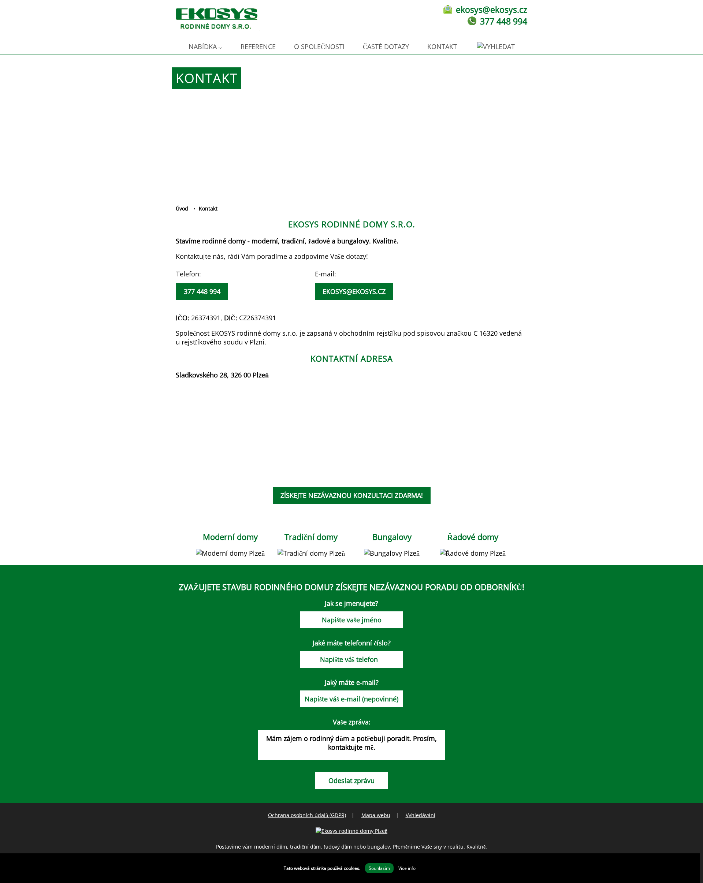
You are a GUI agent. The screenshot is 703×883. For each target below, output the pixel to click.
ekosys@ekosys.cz (491, 9)
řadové (319, 240)
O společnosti (319, 46)
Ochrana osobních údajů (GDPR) (307, 815)
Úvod (182, 208)
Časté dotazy (386, 46)
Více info (407, 868)
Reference (258, 46)
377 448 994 (503, 21)
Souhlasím (379, 868)
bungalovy (353, 240)
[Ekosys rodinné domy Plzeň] (351, 830)
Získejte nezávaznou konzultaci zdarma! (351, 495)
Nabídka (203, 46)
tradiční (293, 240)
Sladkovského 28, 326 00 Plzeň (222, 374)
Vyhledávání (420, 815)
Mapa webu (375, 815)
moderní (265, 240)
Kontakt (442, 46)
